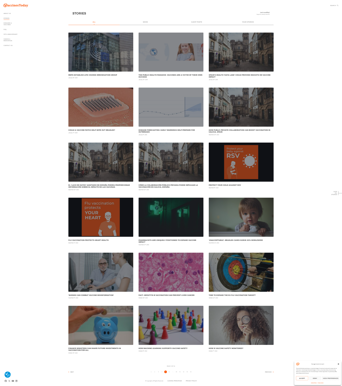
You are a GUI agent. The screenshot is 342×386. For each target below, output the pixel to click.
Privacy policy (321, 382)
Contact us (8, 45)
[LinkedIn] (16, 380)
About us (7, 13)
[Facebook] (5, 380)
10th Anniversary (11, 34)
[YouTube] (13, 380)
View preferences (330, 378)
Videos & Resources (8, 39)
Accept (302, 378)
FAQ (5, 29)
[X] (9, 380)
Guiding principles (174, 381)
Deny (315, 378)
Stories (6, 18)
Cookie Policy (314, 382)
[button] (338, 364)
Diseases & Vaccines (8, 23)
